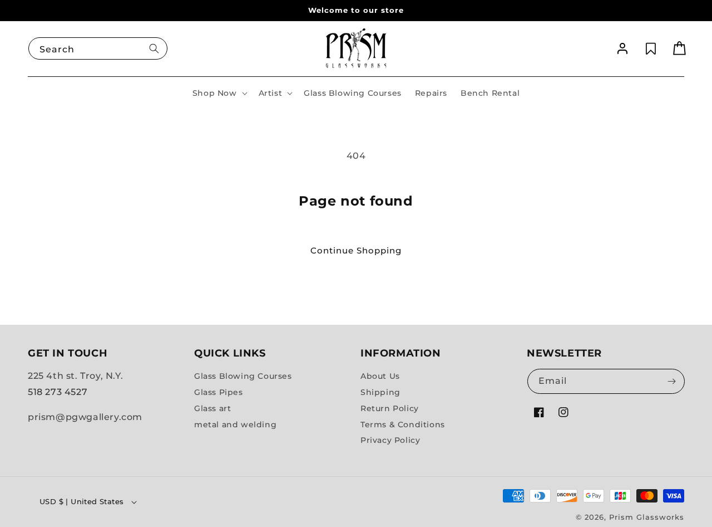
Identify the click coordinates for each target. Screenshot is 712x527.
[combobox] (97, 48)
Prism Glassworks (646, 517)
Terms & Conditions (402, 424)
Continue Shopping (356, 250)
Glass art (212, 408)
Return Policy (389, 408)
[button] (219, 93)
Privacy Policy (390, 441)
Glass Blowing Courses (243, 376)
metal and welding (235, 424)
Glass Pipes (218, 392)
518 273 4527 (57, 392)
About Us (380, 376)
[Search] (154, 48)
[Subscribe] (671, 381)
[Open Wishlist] (650, 48)
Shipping (380, 392)
